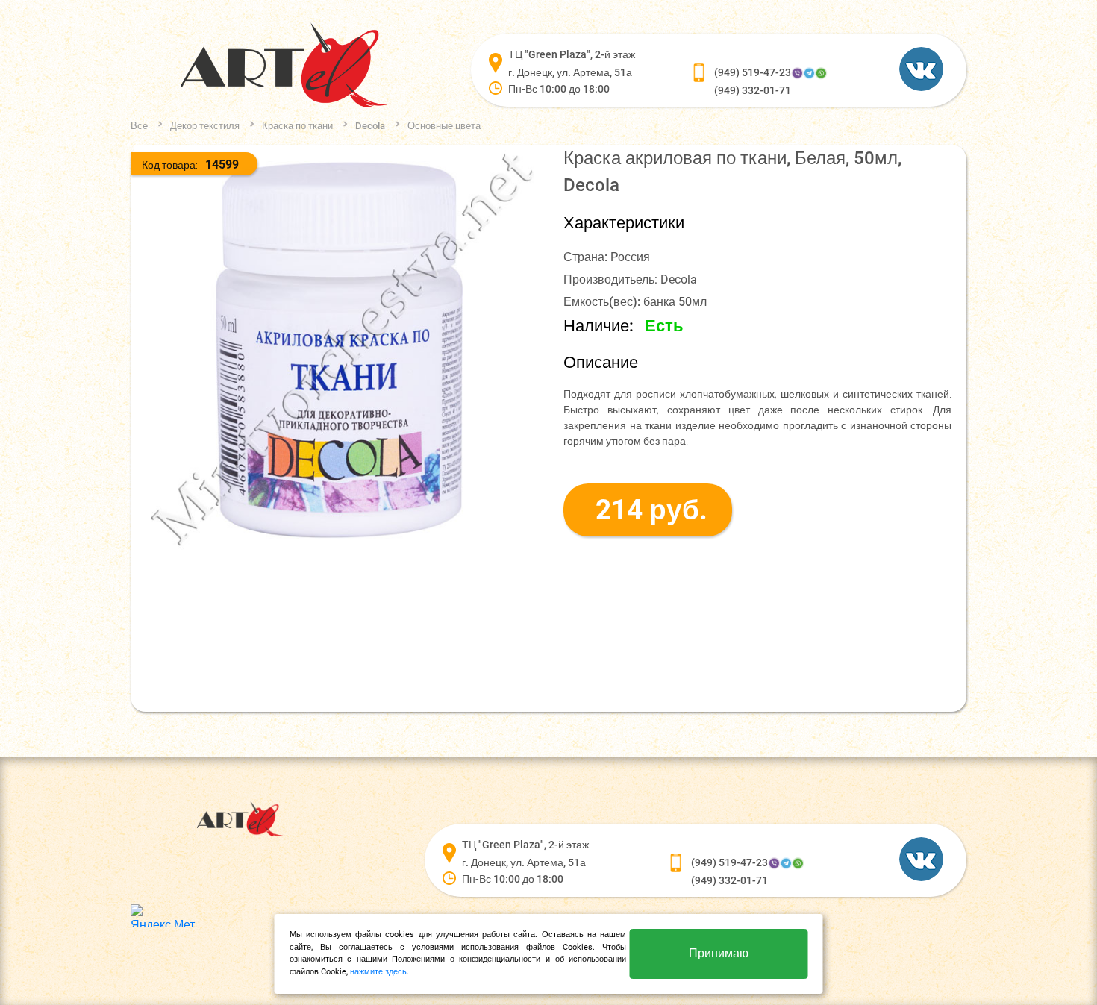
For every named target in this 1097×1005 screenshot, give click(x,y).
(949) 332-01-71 (752, 90)
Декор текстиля (205, 125)
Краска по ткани (297, 125)
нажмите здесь (378, 972)
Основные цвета (444, 125)
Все (139, 125)
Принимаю (718, 953)
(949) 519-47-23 (752, 72)
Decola (370, 125)
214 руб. (651, 510)
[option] (339, 350)
